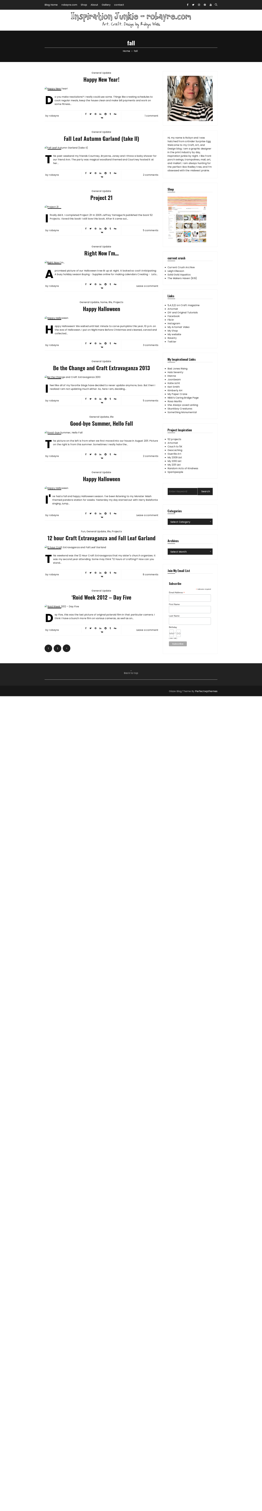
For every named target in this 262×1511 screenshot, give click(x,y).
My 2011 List (174, 464)
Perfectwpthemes (206, 691)
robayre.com (69, 5)
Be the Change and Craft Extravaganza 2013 (101, 368)
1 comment (151, 115)
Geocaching (175, 450)
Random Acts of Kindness (183, 468)
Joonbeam (174, 379)
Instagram (174, 323)
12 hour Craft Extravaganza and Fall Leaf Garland (101, 538)
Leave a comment (147, 286)
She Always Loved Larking (183, 405)
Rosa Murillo (175, 401)
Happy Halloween (101, 309)
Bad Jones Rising (177, 368)
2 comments (150, 175)
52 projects (174, 439)
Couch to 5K (175, 446)
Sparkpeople (175, 472)
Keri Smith (174, 387)
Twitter (172, 341)
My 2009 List (175, 457)
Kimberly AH (175, 390)
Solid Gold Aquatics (179, 274)
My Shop (173, 330)
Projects (118, 302)
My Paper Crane (177, 394)
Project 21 (101, 197)
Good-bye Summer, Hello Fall (101, 423)
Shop (84, 5)
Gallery (106, 5)
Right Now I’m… (101, 253)
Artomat (173, 309)
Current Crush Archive (181, 267)
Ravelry (172, 338)
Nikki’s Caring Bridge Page (183, 397)
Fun (83, 531)
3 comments (150, 345)
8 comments (150, 574)
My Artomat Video (179, 327)
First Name (174, 604)
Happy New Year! (101, 79)
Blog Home (51, 5)
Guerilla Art (174, 454)
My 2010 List (174, 461)
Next (66, 648)
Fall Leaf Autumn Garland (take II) (101, 138)
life (110, 302)
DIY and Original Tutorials (183, 312)
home (103, 302)
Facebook (174, 316)
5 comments (150, 230)
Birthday (173, 627)
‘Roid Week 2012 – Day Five (101, 597)
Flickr (171, 320)
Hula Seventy (175, 372)
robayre (54, 115)
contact (119, 5)
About (94, 5)
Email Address (177, 592)
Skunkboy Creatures (180, 408)
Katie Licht (174, 383)
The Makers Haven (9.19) (182, 278)
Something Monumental (182, 412)
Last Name (174, 616)
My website (174, 334)
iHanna (172, 376)
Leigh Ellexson (176, 271)
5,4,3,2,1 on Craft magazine (184, 305)
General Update (101, 73)
